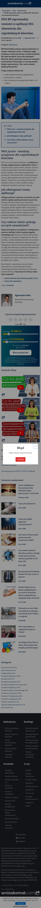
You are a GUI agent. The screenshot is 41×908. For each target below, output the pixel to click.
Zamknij (20, 459)
